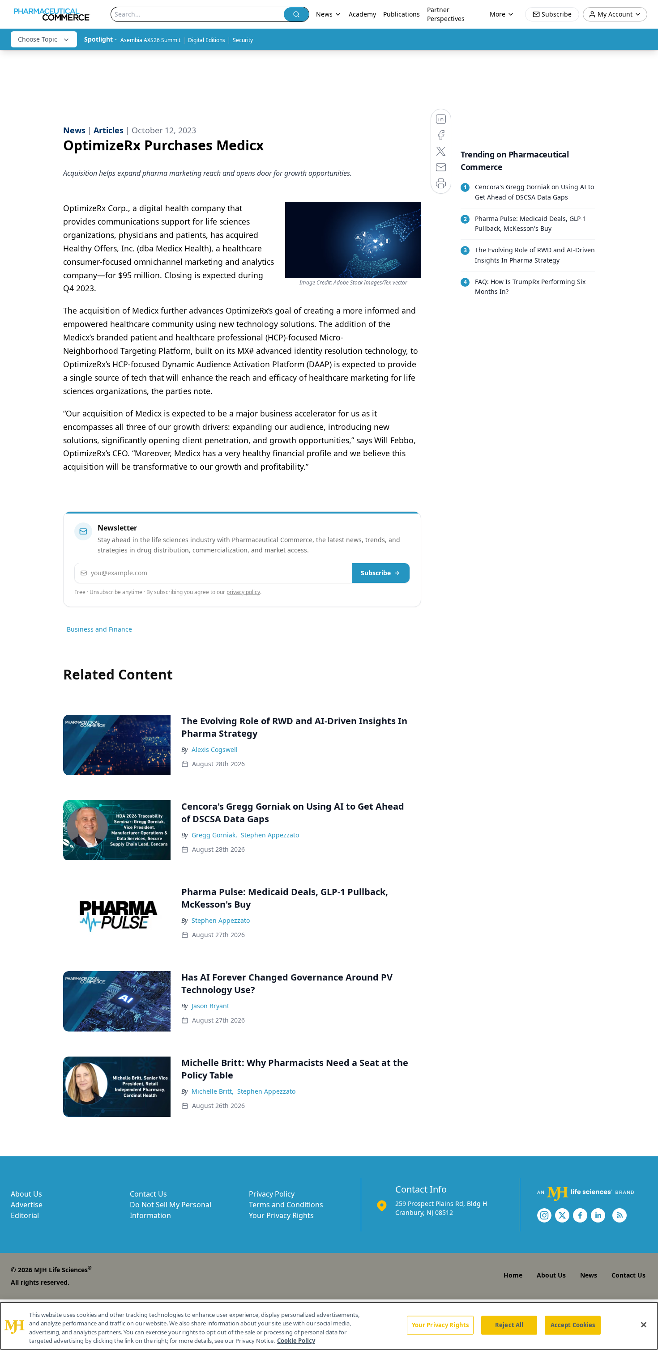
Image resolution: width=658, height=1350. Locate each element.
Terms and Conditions (286, 1205)
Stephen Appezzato (270, 835)
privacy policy (243, 592)
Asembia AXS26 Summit (150, 40)
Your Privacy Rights (281, 1215)
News (588, 1275)
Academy (362, 14)
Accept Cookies (573, 1325)
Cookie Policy (296, 1341)
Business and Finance (99, 629)
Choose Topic (37, 39)
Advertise (27, 1205)
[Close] (644, 1324)
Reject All (509, 1325)
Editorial (25, 1215)
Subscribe (376, 573)
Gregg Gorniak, (214, 835)
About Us (26, 1194)
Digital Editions (206, 40)
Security (243, 40)
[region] (329, 1326)
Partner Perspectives (446, 14)
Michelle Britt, (213, 1091)
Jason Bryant (210, 1006)
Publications (401, 14)
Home (513, 1275)
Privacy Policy (272, 1194)
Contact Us (148, 1194)
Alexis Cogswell (215, 749)
